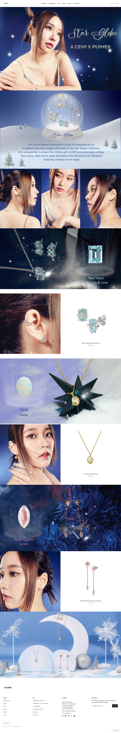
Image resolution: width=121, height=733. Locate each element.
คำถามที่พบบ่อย (36, 706)
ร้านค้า (4, 703)
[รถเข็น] (117, 3)
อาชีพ (4, 715)
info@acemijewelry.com (70, 711)
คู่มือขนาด (35, 712)
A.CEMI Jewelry (69, 702)
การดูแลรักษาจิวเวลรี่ (38, 709)
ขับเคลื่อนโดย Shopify (17, 726)
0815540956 (67, 713)
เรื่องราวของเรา (7, 700)
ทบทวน (5, 709)
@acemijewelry (72, 703)
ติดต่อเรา (5, 712)
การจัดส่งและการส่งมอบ (38, 700)
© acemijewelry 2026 (7, 726)
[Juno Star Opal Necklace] (91, 451)
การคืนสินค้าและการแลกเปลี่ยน (40, 703)
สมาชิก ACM (35, 715)
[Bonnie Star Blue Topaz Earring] (91, 320)
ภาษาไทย (6, 723)
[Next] (109, 323)
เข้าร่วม (115, 705)
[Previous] (72, 323)
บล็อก (4, 706)
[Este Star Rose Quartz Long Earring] (91, 578)
